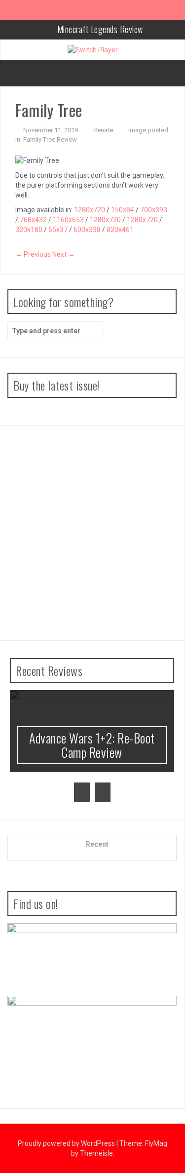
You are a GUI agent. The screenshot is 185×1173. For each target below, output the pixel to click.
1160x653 (68, 220)
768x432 (33, 220)
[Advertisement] (92, 533)
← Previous (33, 254)
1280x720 (89, 210)
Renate (103, 130)
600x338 (87, 230)
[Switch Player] (93, 49)
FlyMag (156, 1143)
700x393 (153, 210)
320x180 (28, 230)
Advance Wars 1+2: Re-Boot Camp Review (92, 745)
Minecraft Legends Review (100, 29)
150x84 (122, 210)
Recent (97, 844)
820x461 (120, 230)
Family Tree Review (50, 139)
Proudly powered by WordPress (67, 1143)
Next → (63, 254)
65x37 (58, 230)
